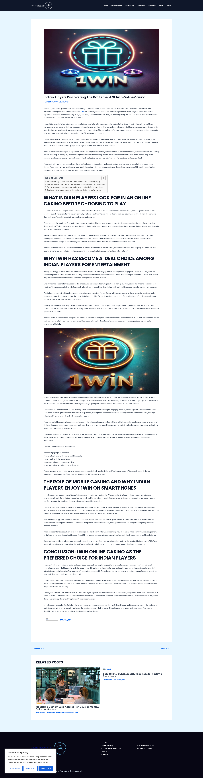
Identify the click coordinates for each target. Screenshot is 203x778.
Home (104, 742)
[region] (30, 761)
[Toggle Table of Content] (102, 178)
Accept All (46, 768)
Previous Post (38, 648)
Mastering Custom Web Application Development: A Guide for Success (67, 708)
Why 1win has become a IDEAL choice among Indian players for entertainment (76, 184)
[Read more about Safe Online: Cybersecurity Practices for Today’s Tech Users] (107, 669)
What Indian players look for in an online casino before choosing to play (73, 182)
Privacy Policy (107, 745)
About (104, 751)
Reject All (30, 768)
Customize (15, 768)
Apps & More (40, 712)
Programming (61, 712)
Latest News (50, 102)
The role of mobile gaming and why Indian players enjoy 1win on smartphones (75, 187)
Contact (105, 754)
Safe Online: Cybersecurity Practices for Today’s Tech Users (132, 675)
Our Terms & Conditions (111, 748)
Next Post (166, 648)
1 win (82, 111)
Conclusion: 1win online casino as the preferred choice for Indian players (74, 190)
